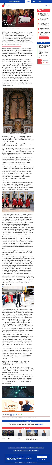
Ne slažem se (42, 459)
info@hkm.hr (39, 424)
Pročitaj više (43, 37)
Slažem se (42, 456)
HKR (40, 1)
